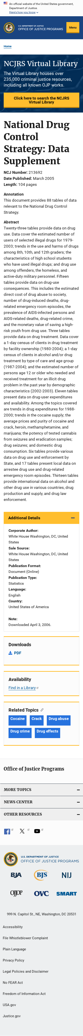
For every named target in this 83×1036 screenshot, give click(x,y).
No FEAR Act (13, 983)
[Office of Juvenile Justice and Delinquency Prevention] (16, 897)
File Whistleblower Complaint (25, 938)
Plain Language (14, 949)
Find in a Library (22, 687)
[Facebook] (9, 833)
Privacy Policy (13, 960)
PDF (17, 653)
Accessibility (13, 927)
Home (8, 46)
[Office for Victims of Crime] (41, 897)
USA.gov (9, 1005)
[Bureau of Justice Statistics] (41, 881)
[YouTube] (39, 833)
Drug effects (47, 731)
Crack (37, 718)
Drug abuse (59, 718)
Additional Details (24, 518)
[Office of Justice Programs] (9, 27)
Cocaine (17, 718)
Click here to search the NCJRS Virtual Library (41, 100)
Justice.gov (12, 1016)
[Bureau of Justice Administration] (16, 878)
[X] (24, 833)
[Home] (40, 27)
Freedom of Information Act (24, 994)
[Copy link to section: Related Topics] (41, 709)
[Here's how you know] (41, 8)
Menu (73, 27)
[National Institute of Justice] (66, 878)
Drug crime (20, 731)
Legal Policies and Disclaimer (25, 971)
